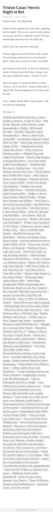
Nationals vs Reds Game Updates (30, 426)
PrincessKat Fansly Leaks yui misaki (20, 436)
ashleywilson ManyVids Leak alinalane (22, 429)
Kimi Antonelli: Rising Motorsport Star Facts (25, 291)
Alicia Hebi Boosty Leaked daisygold (31, 302)
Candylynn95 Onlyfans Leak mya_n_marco (24, 117)
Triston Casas (8, 17)
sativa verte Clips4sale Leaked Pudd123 (22, 400)
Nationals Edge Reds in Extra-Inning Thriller (27, 306)
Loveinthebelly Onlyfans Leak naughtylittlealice (26, 465)
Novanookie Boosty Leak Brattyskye (21, 451)
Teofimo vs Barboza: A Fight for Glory (22, 120)
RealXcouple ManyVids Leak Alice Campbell (25, 287)
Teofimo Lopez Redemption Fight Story (22, 433)
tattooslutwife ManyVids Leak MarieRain (23, 444)
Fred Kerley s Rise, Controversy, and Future (25, 447)
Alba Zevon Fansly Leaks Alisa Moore (23, 309)
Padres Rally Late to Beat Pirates (31, 396)
